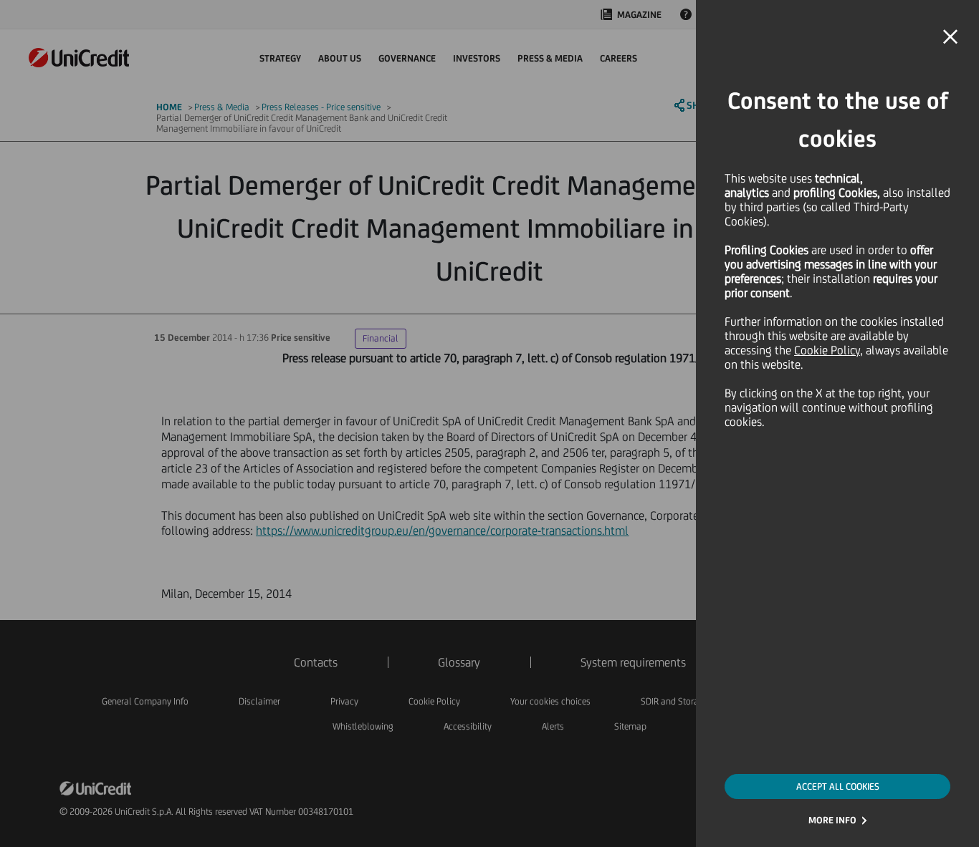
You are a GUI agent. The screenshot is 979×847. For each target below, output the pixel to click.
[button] (950, 37)
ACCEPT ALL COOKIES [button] (837, 786)
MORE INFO (832, 820)
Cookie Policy (827, 350)
